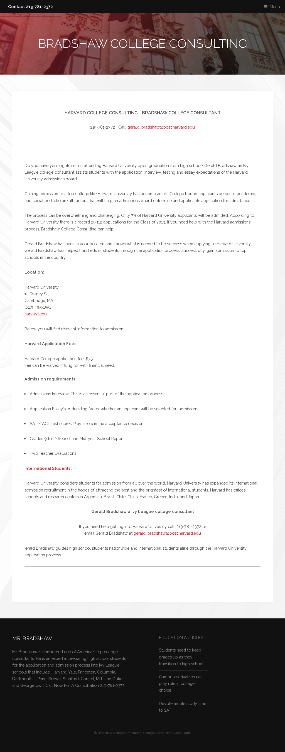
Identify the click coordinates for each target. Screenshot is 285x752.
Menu (275, 6)
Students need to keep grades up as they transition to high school (181, 657)
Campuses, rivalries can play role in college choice (181, 683)
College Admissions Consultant (166, 733)
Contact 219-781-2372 (30, 6)
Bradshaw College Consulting (142, 43)
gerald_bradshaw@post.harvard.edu (161, 127)
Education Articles (181, 637)
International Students (47, 468)
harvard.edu (35, 313)
